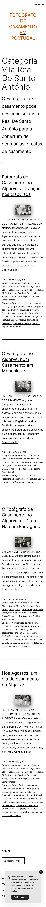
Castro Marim (15, 286)
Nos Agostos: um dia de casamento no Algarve (20, 678)
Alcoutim (35, 283)
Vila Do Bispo (21, 296)
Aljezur (5, 286)
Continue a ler (10, 269)
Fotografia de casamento (23, 475)
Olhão (4, 293)
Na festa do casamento (22, 482)
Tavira (11, 296)
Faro (38, 286)
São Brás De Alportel (28, 293)
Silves (4, 296)
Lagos (11, 290)
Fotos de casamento (11, 313)
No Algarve (38, 290)
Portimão (12, 293)
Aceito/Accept (20, 897)
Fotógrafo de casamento (13, 636)
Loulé (17, 290)
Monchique (27, 290)
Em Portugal (28, 286)
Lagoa (5, 290)
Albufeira (25, 283)
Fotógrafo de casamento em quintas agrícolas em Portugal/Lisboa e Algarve (20, 791)
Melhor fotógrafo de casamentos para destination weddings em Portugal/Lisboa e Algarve (22, 316)
